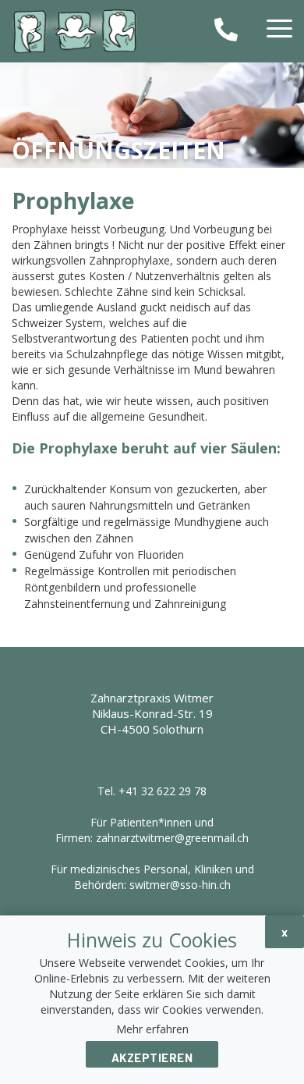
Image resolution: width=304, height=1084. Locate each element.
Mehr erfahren (152, 1029)
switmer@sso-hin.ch (180, 884)
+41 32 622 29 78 (162, 791)
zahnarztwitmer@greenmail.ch (172, 837)
